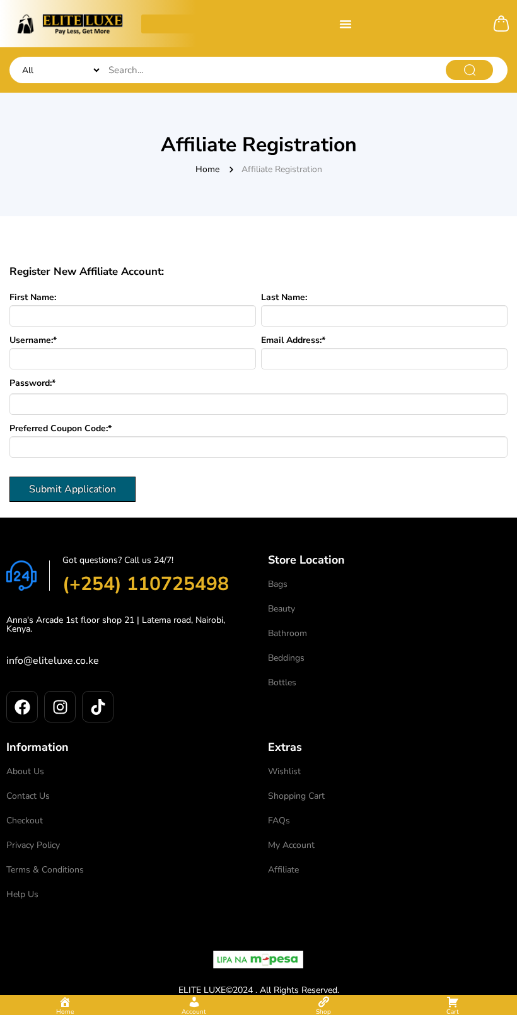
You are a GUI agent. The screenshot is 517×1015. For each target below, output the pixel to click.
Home (207, 169)
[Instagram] (60, 706)
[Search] (469, 70)
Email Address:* (293, 340)
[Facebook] (22, 706)
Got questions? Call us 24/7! (117, 560)
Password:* (32, 383)
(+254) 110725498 (145, 584)
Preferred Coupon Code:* (60, 428)
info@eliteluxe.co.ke (52, 661)
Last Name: (284, 297)
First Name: (32, 297)
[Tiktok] (97, 706)
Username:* (33, 340)
